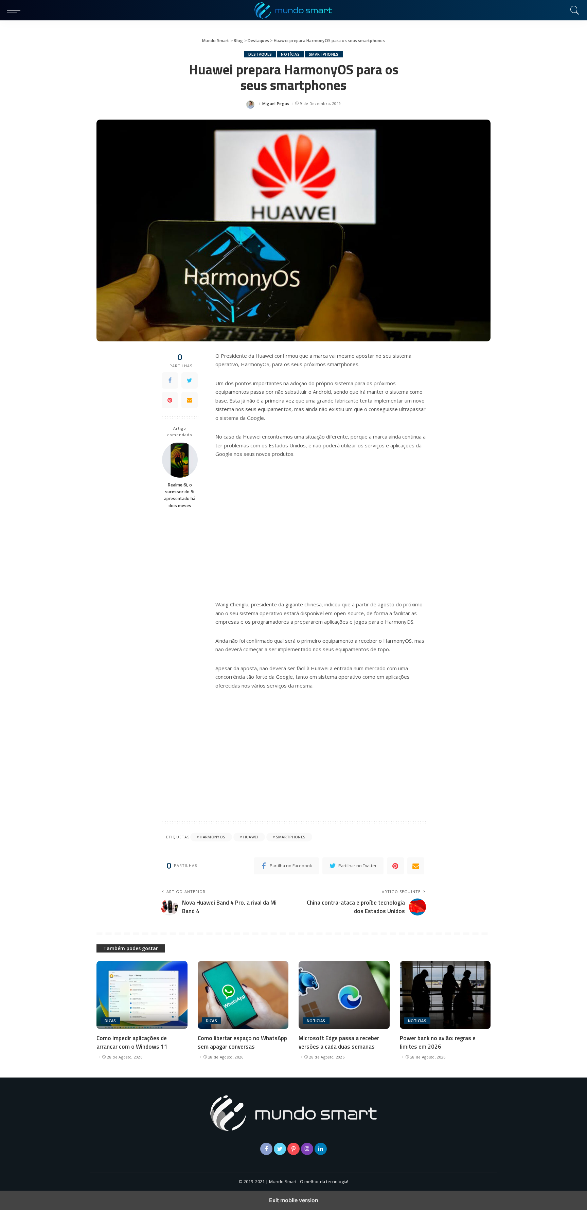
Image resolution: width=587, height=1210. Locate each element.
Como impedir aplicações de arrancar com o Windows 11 (131, 1042)
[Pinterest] (170, 400)
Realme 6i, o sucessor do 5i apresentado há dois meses (179, 495)
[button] (15, 10)
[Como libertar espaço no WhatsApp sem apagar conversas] (243, 995)
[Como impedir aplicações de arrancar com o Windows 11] (142, 995)
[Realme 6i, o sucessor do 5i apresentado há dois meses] (180, 460)
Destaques (260, 54)
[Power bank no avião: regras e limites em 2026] (445, 995)
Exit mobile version (293, 1200)
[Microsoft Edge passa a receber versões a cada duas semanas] (344, 995)
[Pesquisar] (573, 10)
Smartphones (324, 54)
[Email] (189, 400)
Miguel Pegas (275, 103)
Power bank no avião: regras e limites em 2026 (438, 1042)
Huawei (250, 836)
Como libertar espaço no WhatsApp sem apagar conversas (242, 1042)
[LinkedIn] (321, 1149)
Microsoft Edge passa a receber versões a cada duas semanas (339, 1042)
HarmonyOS (212, 836)
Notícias (290, 54)
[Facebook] (170, 380)
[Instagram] (307, 1149)
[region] (320, 528)
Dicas (110, 1020)
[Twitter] (189, 380)
